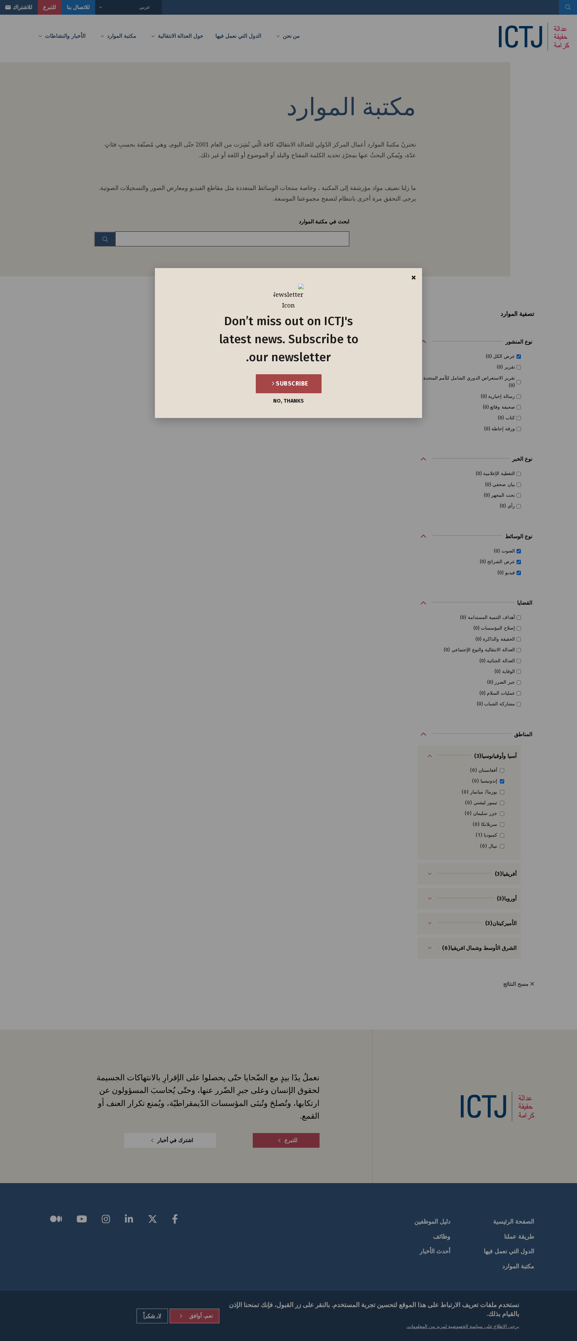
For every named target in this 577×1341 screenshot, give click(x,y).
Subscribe (291, 383)
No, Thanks (288, 401)
